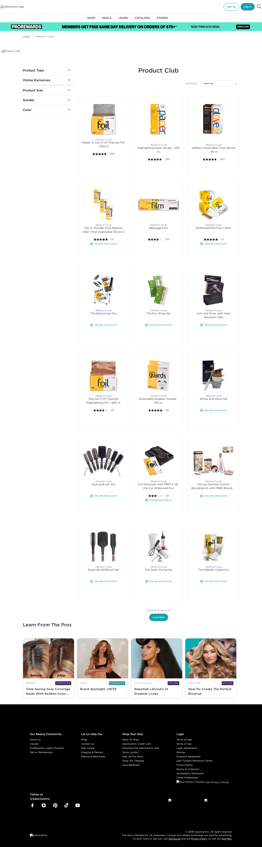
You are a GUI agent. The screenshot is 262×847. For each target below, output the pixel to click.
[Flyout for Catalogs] (142, 20)
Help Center (88, 748)
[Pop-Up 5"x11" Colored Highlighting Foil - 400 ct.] (103, 375)
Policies (180, 752)
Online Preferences (187, 777)
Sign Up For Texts (132, 756)
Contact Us (87, 743)
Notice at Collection (187, 769)
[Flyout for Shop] (91, 20)
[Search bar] (259, 6)
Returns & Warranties (93, 756)
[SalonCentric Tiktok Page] (66, 805)
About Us (35, 739)
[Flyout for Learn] (123, 20)
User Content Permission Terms (194, 760)
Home (26, 36)
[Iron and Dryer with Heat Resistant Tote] (214, 290)
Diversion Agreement (188, 756)
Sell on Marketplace (41, 752)
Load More (158, 617)
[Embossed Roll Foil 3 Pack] (214, 204)
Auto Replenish (131, 764)
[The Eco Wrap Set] (159, 290)
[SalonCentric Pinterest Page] (55, 805)
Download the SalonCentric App (140, 748)
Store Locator (130, 752)
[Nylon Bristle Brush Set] (103, 546)
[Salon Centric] (12, 6)
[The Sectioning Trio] (103, 290)
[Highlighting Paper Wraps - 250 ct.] (159, 119)
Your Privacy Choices (216, 782)
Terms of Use (183, 743)
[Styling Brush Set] (103, 461)
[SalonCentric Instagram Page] (43, 805)
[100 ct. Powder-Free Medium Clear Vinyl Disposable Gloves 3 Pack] (103, 204)
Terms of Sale (184, 739)
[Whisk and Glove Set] (214, 375)
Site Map (227, 838)
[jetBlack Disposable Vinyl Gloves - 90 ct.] (214, 119)
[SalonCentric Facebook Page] (32, 805)
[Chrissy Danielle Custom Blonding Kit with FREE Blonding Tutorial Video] (214, 461)
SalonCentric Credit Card (136, 743)
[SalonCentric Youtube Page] (77, 805)
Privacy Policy (184, 764)
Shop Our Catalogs (133, 760)
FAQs (84, 739)
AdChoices (174, 838)
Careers (34, 743)
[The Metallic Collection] (214, 546)
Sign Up (231, 6)
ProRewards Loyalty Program (47, 748)
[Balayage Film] (159, 204)
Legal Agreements (186, 748)
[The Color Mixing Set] (159, 546)
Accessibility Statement (189, 773)
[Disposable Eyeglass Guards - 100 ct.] (159, 375)
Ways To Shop (130, 739)
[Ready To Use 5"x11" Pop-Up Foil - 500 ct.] (103, 119)
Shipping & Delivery (92, 752)
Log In (247, 6)
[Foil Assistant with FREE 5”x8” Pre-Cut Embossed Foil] (159, 461)
